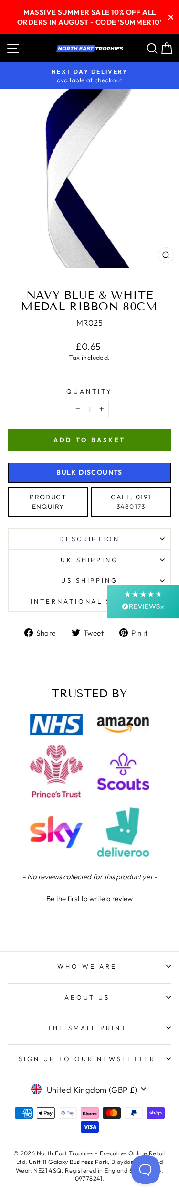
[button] (89, 897)
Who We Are (87, 966)
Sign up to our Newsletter (87, 1059)
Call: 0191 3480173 (131, 502)
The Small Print (87, 1028)
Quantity (89, 391)
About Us (87, 997)
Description (89, 539)
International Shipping (89, 601)
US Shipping (89, 580)
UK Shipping (90, 560)
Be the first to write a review (89, 898)
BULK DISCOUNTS (89, 472)
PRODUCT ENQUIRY (48, 502)
